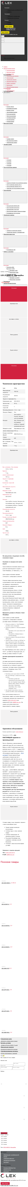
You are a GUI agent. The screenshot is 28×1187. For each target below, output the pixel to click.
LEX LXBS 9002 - (6, 1032)
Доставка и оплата (14, 319)
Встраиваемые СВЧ (11, 249)
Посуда (8, 89)
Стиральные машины (11, 79)
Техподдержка (14, 334)
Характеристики (14, 303)
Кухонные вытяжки (11, 70)
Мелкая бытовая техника (10, 283)
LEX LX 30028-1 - (6, 947)
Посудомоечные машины (12, 76)
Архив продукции (10, 90)
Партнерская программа (13, 18)
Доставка (9, 24)
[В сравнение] (12, 106)
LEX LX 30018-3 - (6, 925)
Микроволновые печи (12, 81)
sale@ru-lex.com (10, 29)
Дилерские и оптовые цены (13, 16)
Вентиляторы (9, 85)
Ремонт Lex (6, 1171)
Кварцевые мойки (14, 270)
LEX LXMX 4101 (5, 968)
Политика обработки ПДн (10, 1168)
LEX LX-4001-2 (6, 1147)
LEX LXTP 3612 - (6, 990)
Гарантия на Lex (7, 1170)
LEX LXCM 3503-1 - (6, 883)
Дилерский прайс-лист (9, 1158)
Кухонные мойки (10, 267)
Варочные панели (11, 72)
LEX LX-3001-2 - (5, 904)
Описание (14, 288)
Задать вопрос (14, 350)
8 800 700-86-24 (19, 732)
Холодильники (10, 78)
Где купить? (6, 1162)
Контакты (9, 12)
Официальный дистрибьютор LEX (15, 10)
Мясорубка (13, 1147)
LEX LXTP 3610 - (6, 1011)
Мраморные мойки (14, 272)
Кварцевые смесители (14, 278)
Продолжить (4, 1133)
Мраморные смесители (15, 279)
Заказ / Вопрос (8, 26)
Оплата (9, 22)
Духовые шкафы (10, 74)
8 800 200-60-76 (10, 28)
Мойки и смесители (8, 251)
